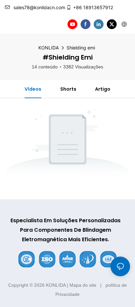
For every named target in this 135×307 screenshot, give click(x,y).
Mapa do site (82, 285)
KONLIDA (48, 47)
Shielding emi (81, 47)
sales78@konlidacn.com (39, 7)
